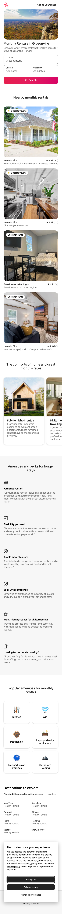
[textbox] (17, 71)
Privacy (26, 903)
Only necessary (31, 887)
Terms (36, 903)
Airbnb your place (46, 4)
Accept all (31, 879)
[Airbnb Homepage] (6, 4)
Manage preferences (31, 894)
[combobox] (31, 61)
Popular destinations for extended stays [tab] (23, 794)
